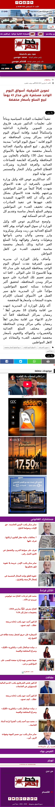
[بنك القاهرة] (27, 396)
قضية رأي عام (49, 746)
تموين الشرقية (43, 347)
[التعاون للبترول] (27, 417)
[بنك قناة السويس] (27, 495)
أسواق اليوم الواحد (29, 347)
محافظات (47, 80)
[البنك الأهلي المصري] (27, 20)
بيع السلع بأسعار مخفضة (12, 347)
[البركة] (27, 27)
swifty (40, 746)
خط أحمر (50, 351)
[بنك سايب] (27, 456)
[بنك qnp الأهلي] (27, 13)
